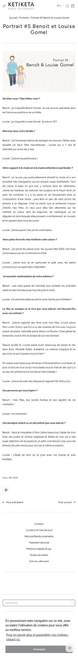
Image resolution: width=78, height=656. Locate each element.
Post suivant (65, 502)
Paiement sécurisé (39, 542)
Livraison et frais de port (39, 530)
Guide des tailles (39, 555)
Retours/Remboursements (39, 536)
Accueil (13, 17)
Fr (58, 5)
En (62, 5)
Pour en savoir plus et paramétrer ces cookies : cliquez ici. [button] (37, 637)
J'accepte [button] (39, 649)
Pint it (6, 490)
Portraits (24, 17)
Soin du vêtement (39, 561)
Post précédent (14, 502)
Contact (39, 523)
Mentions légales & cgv (39, 548)
